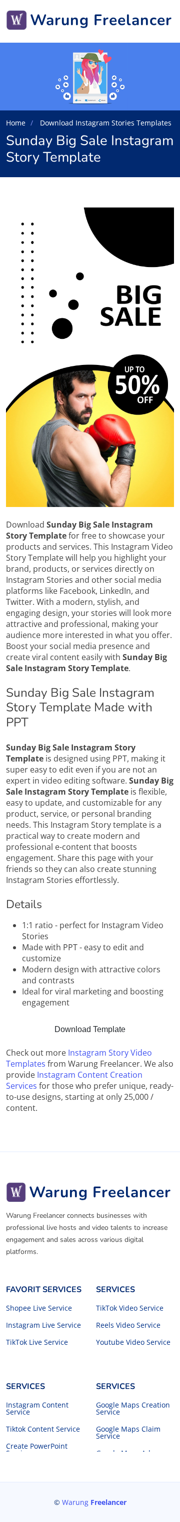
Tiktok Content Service (43, 1429)
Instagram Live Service (43, 1325)
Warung (94, 1502)
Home (16, 123)
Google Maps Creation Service (133, 1409)
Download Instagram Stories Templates (105, 123)
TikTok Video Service (130, 1308)
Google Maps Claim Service (128, 1433)
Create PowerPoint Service (37, 1450)
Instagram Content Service (37, 1409)
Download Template (90, 1029)
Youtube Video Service (133, 1342)
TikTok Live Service (37, 1342)
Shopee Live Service (39, 1308)
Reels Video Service (128, 1325)
